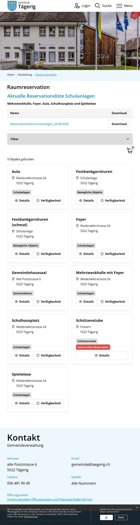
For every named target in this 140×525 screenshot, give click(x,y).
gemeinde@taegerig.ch (90, 464)
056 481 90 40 (18, 483)
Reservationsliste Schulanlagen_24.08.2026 (39, 124)
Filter (14, 139)
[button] (103, 5)
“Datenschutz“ (31, 516)
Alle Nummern (83, 483)
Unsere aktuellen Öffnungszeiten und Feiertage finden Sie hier (49, 499)
